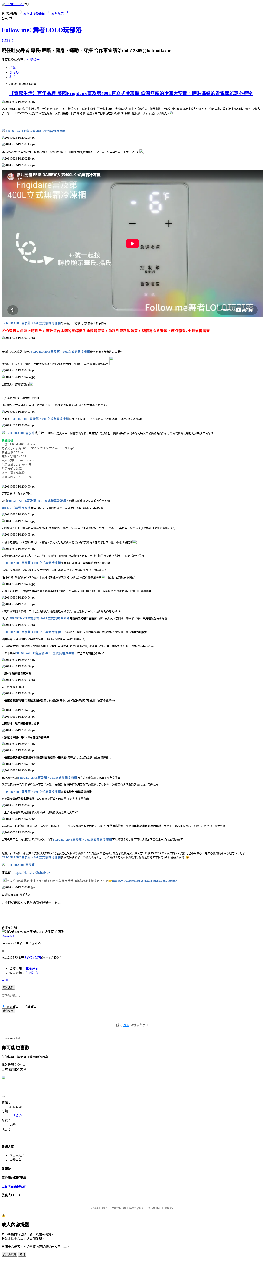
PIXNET (103, 1208)
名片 (12, 77)
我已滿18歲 (9, 1254)
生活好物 (32, 973)
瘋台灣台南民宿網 (14, 1186)
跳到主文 (8, 40)
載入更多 (8, 987)
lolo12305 (8, 935)
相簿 (12, 67)
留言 (38, 957)
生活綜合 (33, 60)
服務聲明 (169, 1208)
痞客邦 (29, 957)
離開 (22, 1254)
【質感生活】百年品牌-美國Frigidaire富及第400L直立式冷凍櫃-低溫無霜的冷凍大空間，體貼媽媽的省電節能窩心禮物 (131, 93)
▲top (5, 979)
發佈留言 (8, 1010)
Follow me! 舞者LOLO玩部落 (42, 30)
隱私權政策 (154, 1208)
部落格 (14, 72)
